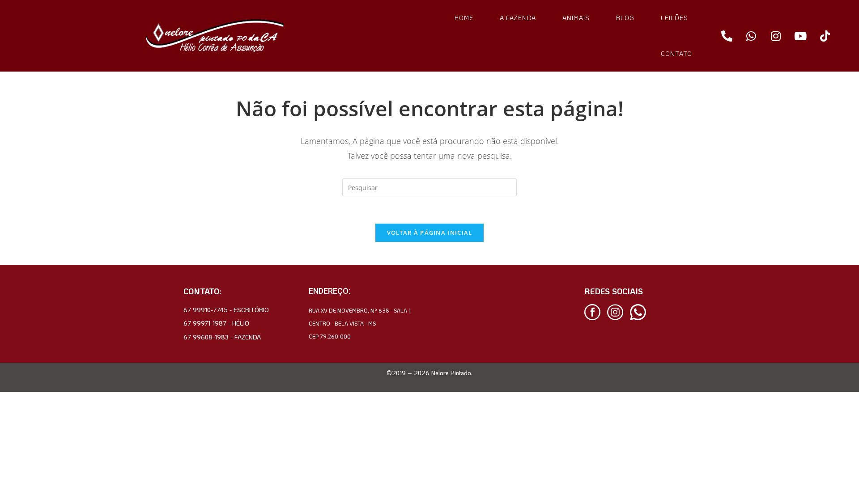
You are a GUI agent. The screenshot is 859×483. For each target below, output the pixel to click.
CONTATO (676, 53)
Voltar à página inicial (429, 233)
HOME (464, 17)
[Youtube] (800, 36)
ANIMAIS (576, 17)
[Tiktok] (825, 36)
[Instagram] (776, 36)
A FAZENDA (518, 17)
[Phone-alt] (726, 36)
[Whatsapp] (751, 36)
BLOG (625, 17)
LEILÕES (674, 17)
